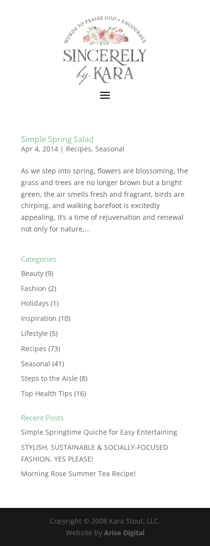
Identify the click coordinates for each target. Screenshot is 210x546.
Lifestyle (34, 333)
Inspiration (39, 318)
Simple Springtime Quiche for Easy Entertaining (99, 432)
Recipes (78, 148)
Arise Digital (124, 532)
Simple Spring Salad (57, 139)
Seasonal (110, 148)
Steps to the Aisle (49, 378)
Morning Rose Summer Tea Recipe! (78, 473)
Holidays (35, 303)
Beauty (32, 273)
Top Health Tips (46, 393)
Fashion (33, 288)
